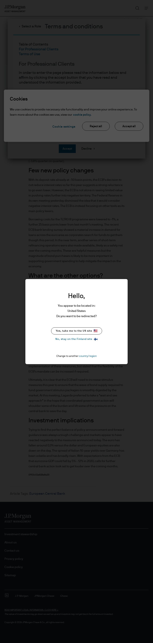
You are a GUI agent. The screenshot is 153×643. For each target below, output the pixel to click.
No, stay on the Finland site (73, 339)
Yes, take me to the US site (74, 331)
